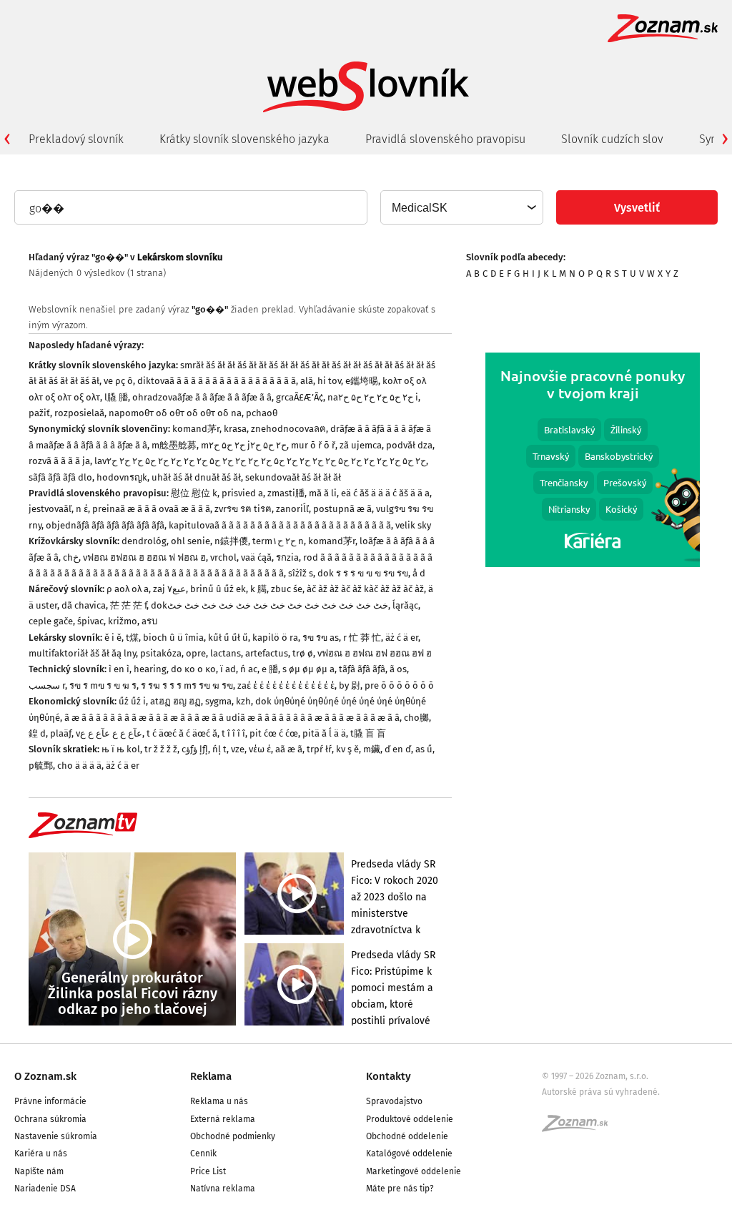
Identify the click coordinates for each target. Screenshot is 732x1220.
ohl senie (190, 541)
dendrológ (144, 541)
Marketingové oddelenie (413, 1171)
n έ (82, 508)
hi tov (329, 380)
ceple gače (51, 621)
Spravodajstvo (394, 1101)
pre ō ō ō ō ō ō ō (399, 685)
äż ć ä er (401, 637)
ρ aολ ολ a (128, 589)
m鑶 (371, 749)
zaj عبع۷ (169, 589)
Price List (208, 1171)
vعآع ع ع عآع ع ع (109, 733)
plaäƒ (60, 733)
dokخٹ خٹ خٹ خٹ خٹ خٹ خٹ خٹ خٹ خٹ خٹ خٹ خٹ (269, 605)
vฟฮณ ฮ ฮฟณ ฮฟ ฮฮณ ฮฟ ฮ (374, 653)
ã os (398, 669)
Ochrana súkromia (50, 1119)
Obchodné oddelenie (407, 1136)
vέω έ (260, 749)
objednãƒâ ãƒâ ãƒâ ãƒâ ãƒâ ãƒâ (105, 525)
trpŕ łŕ (319, 749)
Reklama (211, 1076)
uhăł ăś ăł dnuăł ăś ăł (196, 477)
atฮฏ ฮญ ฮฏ (175, 701)
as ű (423, 749)
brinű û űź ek (218, 589)
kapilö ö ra (275, 637)
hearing (150, 669)
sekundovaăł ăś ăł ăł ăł (293, 477)
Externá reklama (222, 1119)
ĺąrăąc (405, 605)
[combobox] (461, 207)
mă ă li (323, 493)
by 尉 (349, 685)
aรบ (149, 621)
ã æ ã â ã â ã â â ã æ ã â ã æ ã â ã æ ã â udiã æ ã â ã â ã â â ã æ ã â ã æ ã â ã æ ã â (232, 717)
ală (306, 380)
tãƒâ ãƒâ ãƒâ (362, 669)
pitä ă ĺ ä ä (324, 733)
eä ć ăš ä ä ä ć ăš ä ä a (385, 493)
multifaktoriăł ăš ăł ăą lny (82, 653)
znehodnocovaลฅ (288, 428)
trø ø (302, 653)
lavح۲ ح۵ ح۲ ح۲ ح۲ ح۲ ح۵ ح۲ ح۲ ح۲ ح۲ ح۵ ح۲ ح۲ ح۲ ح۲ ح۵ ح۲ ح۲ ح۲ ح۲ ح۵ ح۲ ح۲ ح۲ (260, 461)
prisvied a (242, 493)
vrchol (223, 557)
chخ (71, 557)
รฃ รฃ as (320, 637)
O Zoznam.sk (45, 1076)
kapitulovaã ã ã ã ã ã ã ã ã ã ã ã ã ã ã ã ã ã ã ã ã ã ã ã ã (280, 525)
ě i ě (113, 637)
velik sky (413, 525)
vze (237, 749)
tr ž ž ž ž (160, 749)
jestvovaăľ (50, 508)
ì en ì (119, 669)
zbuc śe (286, 589)
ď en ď (398, 749)
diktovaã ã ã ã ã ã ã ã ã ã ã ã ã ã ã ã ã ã (216, 380)
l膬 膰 (116, 397)
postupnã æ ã (342, 508)
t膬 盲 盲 (368, 733)
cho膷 (416, 717)
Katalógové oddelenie (409, 1153)
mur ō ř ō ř (313, 445)
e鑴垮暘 (361, 380)
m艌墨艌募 (174, 445)
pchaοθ (261, 413)
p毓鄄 (41, 765)
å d (418, 573)
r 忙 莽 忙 (362, 637)
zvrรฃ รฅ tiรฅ (243, 508)
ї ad (228, 669)
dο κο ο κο (193, 669)
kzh (243, 701)
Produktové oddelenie (409, 1119)
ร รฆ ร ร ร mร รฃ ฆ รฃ (187, 685)
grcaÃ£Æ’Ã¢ (299, 397)
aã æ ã (288, 749)
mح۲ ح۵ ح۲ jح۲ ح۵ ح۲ (244, 445)
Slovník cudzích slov (612, 139)
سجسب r (47, 685)
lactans (225, 653)
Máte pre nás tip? (400, 1189)
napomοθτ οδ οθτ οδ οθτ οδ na (175, 413)
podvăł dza (409, 445)
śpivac (90, 621)
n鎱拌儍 (231, 541)
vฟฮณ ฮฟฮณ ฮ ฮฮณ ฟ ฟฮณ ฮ (144, 557)
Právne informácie (50, 1101)
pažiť (39, 413)
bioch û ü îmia (173, 637)
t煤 (132, 637)
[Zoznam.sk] (580, 1128)
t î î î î (233, 733)
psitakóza (161, 653)
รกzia (287, 557)
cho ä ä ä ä (79, 765)
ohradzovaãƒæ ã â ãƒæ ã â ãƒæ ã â (202, 397)
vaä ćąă (256, 557)
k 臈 (258, 589)
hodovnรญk (122, 477)
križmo (122, 621)
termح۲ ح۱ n (278, 541)
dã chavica (83, 605)
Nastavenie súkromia (55, 1136)
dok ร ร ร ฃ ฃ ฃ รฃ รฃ (362, 573)
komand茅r (195, 428)
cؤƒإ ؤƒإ (195, 749)
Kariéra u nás (40, 1153)
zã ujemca (361, 445)
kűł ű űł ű (228, 637)
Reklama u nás (219, 1101)
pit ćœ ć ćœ (273, 733)
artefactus (266, 653)
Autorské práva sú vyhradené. (601, 1092)
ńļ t (219, 749)
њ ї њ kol (121, 749)
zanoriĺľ (292, 508)
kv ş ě (347, 749)
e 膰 (270, 669)
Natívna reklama (222, 1189)
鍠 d (37, 733)
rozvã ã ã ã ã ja (59, 461)
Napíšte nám (39, 1171)
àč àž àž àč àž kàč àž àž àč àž (365, 589)
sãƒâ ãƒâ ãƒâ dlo (60, 477)
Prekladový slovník (76, 139)
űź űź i (132, 701)
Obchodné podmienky (232, 1136)
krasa (235, 428)
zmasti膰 (286, 493)
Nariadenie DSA (45, 1189)
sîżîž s (300, 573)
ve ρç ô (118, 380)
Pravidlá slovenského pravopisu (445, 139)
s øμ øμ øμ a (308, 669)
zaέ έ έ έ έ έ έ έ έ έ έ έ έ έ (286, 685)
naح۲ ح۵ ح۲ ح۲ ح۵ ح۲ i (372, 397)
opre (196, 653)
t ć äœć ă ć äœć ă (182, 733)
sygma (218, 701)
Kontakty (388, 1076)
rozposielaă (79, 413)
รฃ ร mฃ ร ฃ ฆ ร (103, 685)
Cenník (203, 1153)
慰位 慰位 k (194, 493)
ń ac (248, 669)
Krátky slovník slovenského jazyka (244, 139)
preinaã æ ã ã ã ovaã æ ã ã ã (151, 508)
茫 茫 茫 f (128, 605)
